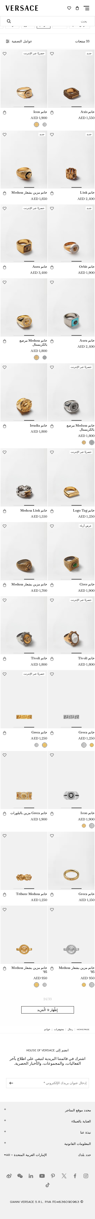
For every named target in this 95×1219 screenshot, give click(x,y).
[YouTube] (42, 1176)
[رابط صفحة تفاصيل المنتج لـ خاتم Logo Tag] (71, 477)
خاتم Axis (87, 112)
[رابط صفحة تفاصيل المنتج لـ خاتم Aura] (24, 233)
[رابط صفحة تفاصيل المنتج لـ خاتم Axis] (71, 79)
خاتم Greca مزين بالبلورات (28, 813)
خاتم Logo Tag (83, 510)
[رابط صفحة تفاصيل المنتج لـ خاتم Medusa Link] (24, 477)
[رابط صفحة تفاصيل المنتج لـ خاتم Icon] (24, 79)
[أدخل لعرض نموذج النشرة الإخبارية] (10, 1083)
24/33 (47, 999)
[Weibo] (9, 1176)
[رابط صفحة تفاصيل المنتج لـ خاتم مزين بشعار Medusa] (24, 160)
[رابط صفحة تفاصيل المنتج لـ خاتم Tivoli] (71, 625)
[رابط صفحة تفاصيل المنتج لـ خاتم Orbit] (71, 233)
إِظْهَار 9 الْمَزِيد (47, 1010)
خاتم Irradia (38, 425)
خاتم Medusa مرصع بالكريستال (33, 342)
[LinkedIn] (31, 1176)
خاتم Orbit (86, 266)
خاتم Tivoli (86, 658)
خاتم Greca (86, 732)
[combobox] (47, 21)
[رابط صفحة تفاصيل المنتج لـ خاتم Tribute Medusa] (24, 861)
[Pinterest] (53, 1176)
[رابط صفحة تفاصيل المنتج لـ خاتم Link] (71, 160)
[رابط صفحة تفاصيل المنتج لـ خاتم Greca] (71, 699)
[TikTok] (48, 1185)
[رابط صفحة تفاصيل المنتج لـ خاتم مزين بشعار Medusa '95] (71, 935)
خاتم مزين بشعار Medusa (29, 192)
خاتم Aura (39, 266)
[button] (77, 8)
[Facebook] (75, 1176)
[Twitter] (64, 1176)
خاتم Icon (40, 112)
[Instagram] (86, 1176)
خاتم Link (87, 192)
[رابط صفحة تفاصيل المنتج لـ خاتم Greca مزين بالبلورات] (24, 780)
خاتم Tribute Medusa (31, 894)
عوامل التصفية (22, 41)
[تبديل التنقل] (86, 8)
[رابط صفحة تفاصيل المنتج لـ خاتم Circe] (71, 551)
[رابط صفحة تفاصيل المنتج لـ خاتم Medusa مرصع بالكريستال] (24, 307)
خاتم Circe (87, 584)
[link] (83, 1029)
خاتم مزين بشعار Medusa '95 (76, 970)
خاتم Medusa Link (33, 510)
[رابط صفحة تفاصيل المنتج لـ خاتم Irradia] (24, 392)
